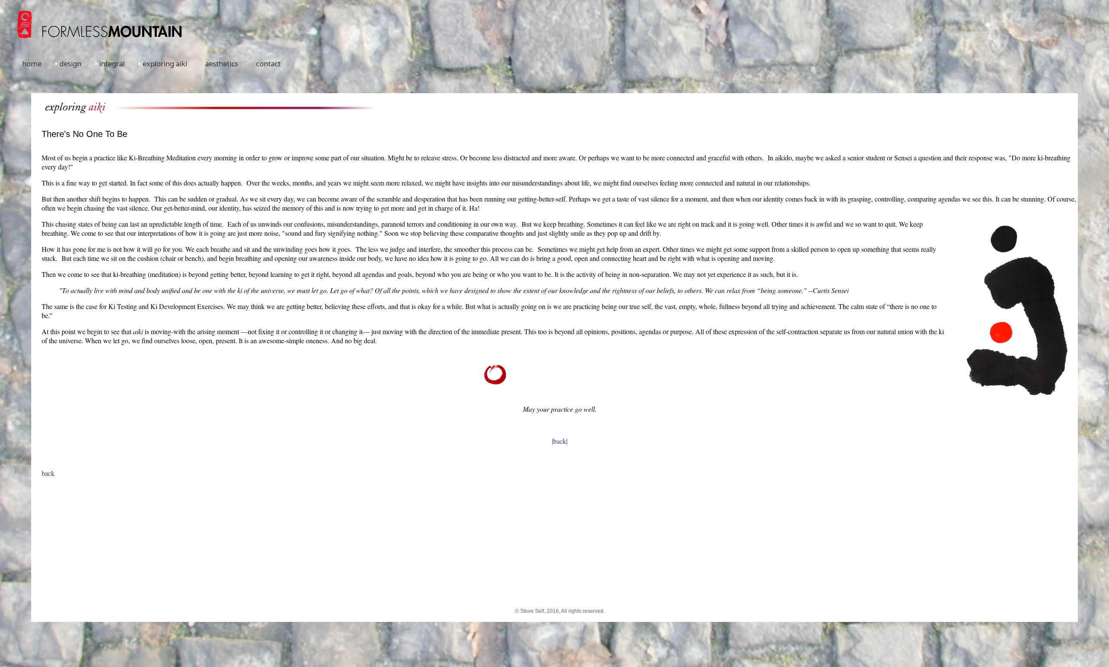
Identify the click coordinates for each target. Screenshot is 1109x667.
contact (268, 63)
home (32, 63)
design (70, 63)
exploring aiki (165, 63)
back (48, 473)
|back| (559, 441)
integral (112, 63)
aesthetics (221, 63)
